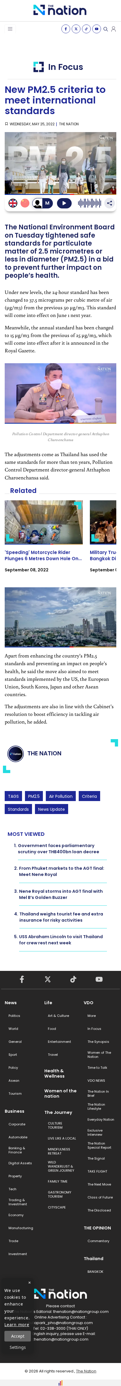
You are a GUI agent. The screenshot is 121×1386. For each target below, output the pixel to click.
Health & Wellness (54, 1073)
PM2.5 (34, 796)
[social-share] (65, 29)
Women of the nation (60, 1093)
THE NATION (69, 123)
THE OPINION (97, 1228)
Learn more (16, 1324)
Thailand (93, 1259)
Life (48, 1003)
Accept (17, 1336)
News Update (51, 809)
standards (18, 809)
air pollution (61, 796)
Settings (18, 1347)
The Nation (86, 1371)
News (11, 1003)
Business (14, 1111)
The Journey (58, 1112)
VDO (88, 1003)
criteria (89, 796)
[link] (44, 541)
